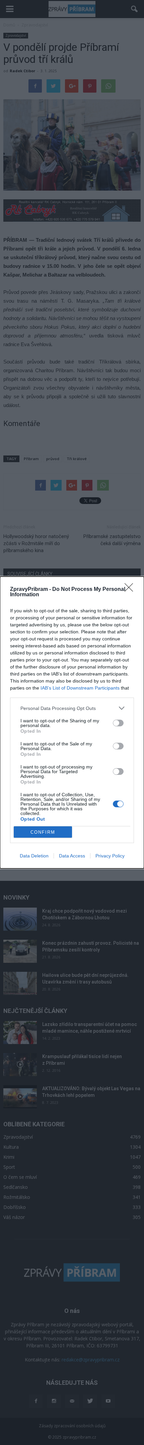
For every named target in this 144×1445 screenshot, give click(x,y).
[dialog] (72, 722)
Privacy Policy (110, 855)
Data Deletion (34, 855)
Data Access (72, 855)
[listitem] (72, 708)
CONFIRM (42, 832)
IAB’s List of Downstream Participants (80, 688)
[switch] (118, 723)
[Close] (131, 589)
